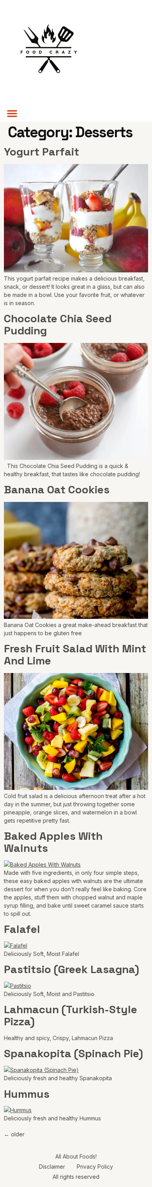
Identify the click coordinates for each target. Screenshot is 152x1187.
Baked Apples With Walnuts (53, 842)
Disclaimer (52, 1166)
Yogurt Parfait (41, 152)
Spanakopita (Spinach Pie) (73, 1053)
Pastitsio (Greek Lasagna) (71, 969)
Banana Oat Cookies (57, 489)
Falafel (22, 929)
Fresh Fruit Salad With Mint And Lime (75, 654)
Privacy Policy (95, 1166)
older (14, 1134)
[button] (12, 113)
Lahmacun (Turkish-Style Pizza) (70, 1015)
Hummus (26, 1094)
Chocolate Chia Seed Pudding (57, 324)
